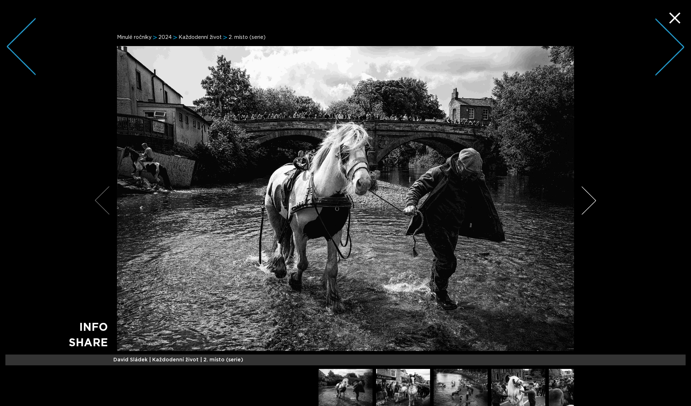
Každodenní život (200, 37)
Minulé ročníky (134, 37)
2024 (165, 37)
